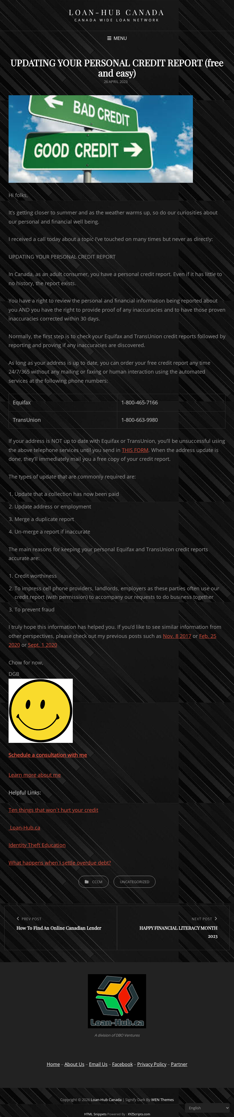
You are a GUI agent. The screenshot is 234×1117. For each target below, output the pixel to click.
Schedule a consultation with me (48, 754)
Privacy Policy (151, 1064)
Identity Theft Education (37, 845)
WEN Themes (162, 1099)
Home (53, 1064)
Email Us (98, 1064)
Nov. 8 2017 (177, 636)
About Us (74, 1064)
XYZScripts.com (139, 1114)
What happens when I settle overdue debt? (60, 862)
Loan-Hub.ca (24, 827)
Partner (179, 1064)
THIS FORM (135, 450)
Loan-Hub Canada (117, 12)
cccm (97, 881)
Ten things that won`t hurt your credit (53, 809)
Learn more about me (35, 774)
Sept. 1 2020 (42, 644)
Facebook (122, 1064)
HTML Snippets (95, 1114)
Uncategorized (134, 881)
